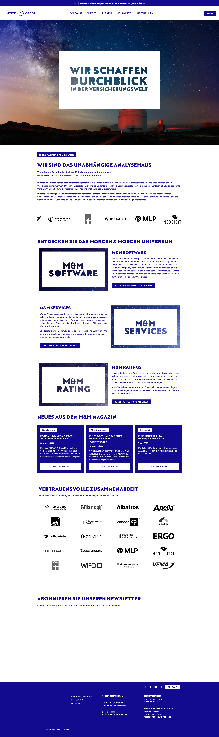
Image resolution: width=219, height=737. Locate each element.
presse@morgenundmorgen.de (158, 717)
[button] (40, 219)
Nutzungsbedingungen (81, 696)
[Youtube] (155, 687)
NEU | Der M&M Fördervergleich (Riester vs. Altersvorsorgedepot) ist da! (109, 3)
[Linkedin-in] (161, 687)
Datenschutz (76, 700)
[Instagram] (145, 687)
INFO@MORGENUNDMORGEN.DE (115, 715)
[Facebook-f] (150, 687)
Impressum (75, 703)
